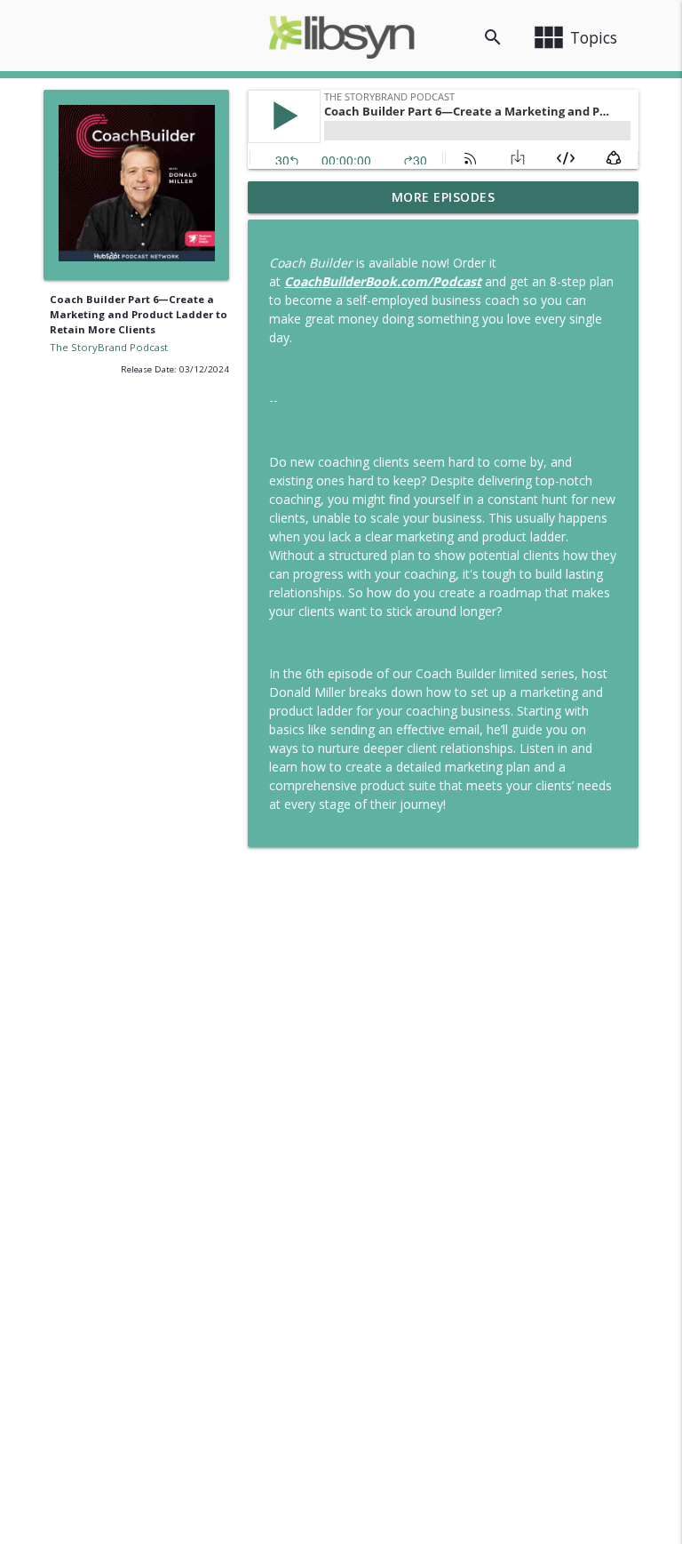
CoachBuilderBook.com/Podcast (382, 281)
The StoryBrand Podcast (109, 347)
